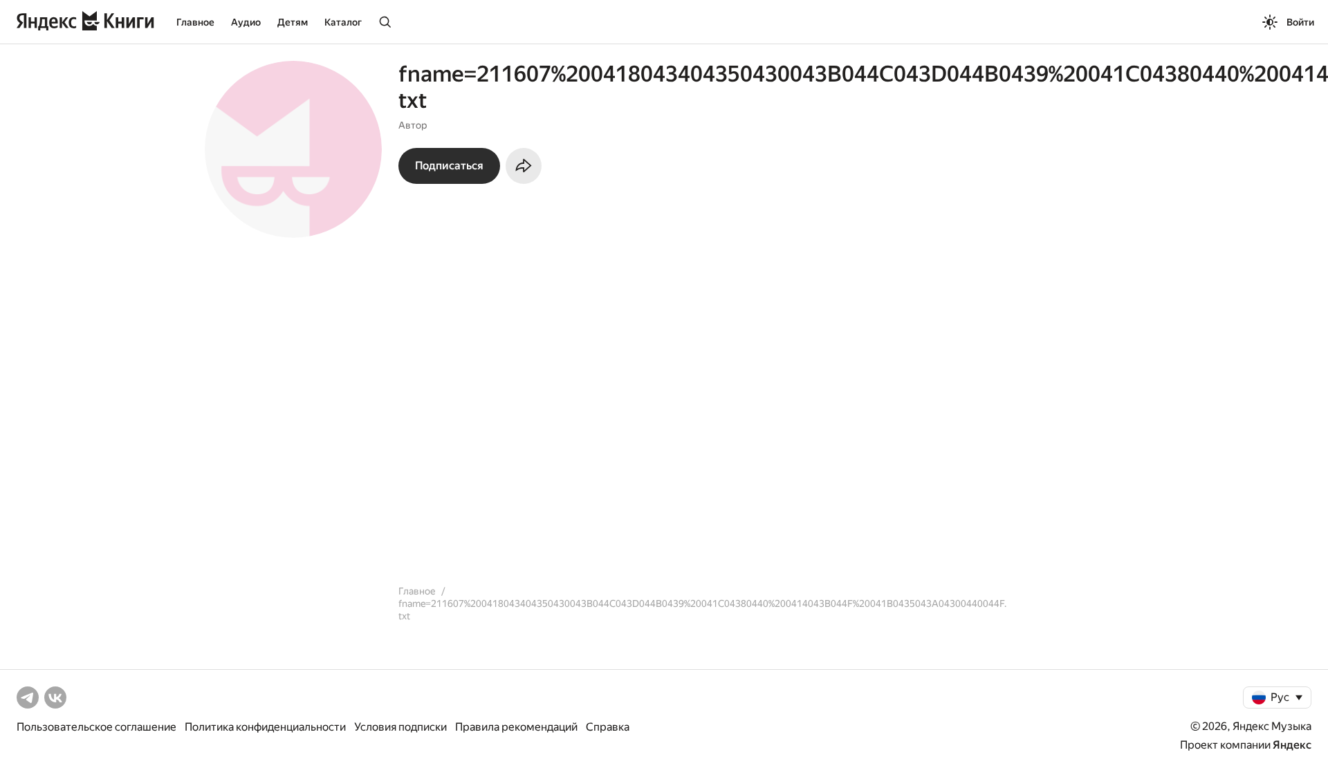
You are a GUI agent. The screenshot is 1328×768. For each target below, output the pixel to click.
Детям (292, 22)
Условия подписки (400, 726)
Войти (1300, 22)
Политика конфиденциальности (265, 726)
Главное (195, 22)
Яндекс (1292, 744)
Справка (607, 726)
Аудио (246, 22)
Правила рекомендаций (516, 726)
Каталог (343, 22)
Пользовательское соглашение (96, 726)
